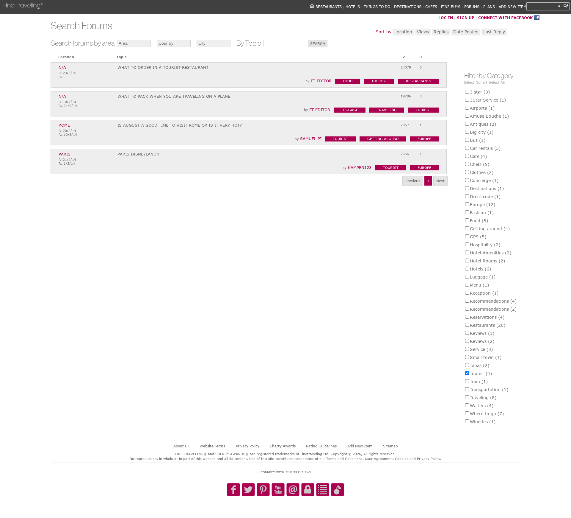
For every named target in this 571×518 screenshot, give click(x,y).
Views (423, 31)
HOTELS (353, 6)
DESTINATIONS (407, 6)
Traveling (387, 110)
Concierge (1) (484, 180)
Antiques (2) (483, 124)
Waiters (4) (481, 405)
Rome (64, 125)
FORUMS (471, 6)
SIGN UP (465, 17)
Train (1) (479, 381)
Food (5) (479, 220)
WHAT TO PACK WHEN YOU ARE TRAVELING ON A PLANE (173, 96)
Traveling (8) (483, 397)
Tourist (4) (481, 373)
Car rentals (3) (485, 148)
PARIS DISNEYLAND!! (138, 154)
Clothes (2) (481, 172)
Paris (64, 154)
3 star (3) (480, 91)
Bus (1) (477, 140)
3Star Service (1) (488, 99)
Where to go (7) (487, 413)
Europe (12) (482, 204)
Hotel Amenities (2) (490, 252)
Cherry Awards (283, 446)
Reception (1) (484, 292)
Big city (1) (481, 132)
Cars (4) (478, 156)
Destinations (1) (487, 188)
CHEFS (431, 6)
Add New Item (360, 446)
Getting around (383, 139)
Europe (424, 139)
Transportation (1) (489, 389)
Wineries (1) (482, 421)
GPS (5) (478, 236)
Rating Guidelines (321, 446)
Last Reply (494, 31)
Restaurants (418, 81)
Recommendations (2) (493, 309)
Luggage (349, 110)
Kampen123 (359, 167)
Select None (474, 82)
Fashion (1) (482, 212)
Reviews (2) (482, 341)
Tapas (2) (479, 365)
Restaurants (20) (487, 325)
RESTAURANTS (329, 6)
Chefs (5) (479, 164)
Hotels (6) (480, 268)
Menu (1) (479, 284)
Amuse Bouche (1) (489, 116)
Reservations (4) (487, 317)
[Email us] (293, 490)
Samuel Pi (310, 138)
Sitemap (390, 446)
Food (347, 81)
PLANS (489, 6)
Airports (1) (482, 108)
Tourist (379, 81)
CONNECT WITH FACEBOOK (505, 17)
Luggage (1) (482, 276)
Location (403, 31)
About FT (181, 446)
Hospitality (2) (485, 244)
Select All (497, 82)
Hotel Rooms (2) (487, 260)
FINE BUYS (450, 6)
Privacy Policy (247, 446)
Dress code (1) (485, 196)
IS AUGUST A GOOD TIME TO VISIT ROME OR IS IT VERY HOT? (179, 125)
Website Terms (212, 446)
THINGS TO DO (377, 6)
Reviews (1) (482, 333)
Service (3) (481, 349)
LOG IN (445, 17)
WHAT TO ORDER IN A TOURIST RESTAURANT (162, 67)
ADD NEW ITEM (512, 6)
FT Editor (321, 80)
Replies (441, 31)
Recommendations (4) (493, 301)
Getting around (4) (490, 228)
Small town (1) (485, 357)
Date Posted (466, 31)
